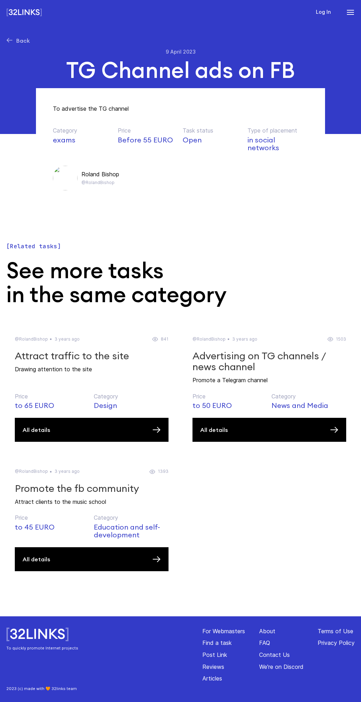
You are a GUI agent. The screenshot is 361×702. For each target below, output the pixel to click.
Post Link (214, 654)
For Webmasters (223, 631)
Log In (323, 12)
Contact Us (274, 654)
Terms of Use (335, 631)
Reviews (213, 666)
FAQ (264, 642)
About (267, 631)
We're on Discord (281, 666)
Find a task (217, 642)
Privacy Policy (336, 642)
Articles (212, 678)
